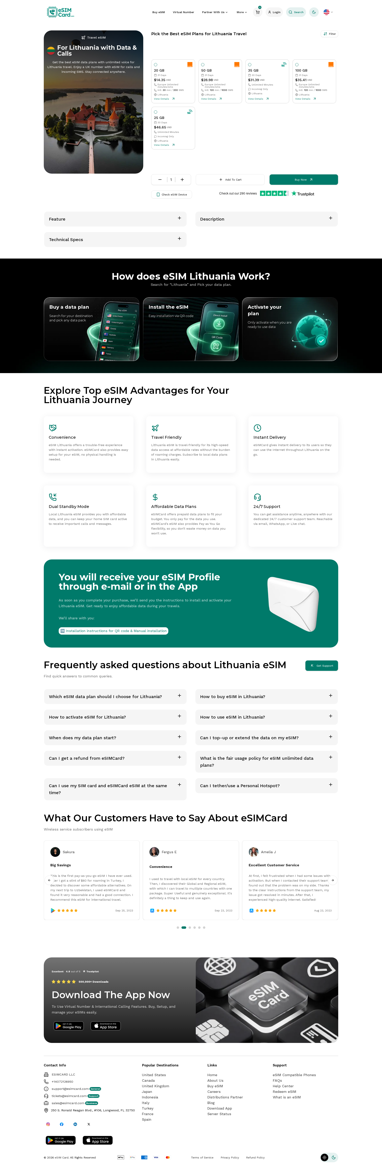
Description (212, 219)
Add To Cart (233, 179)
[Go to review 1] (178, 927)
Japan (147, 1091)
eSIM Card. (62, 1157)
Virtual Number (183, 12)
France (147, 1114)
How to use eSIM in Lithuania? (232, 717)
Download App (219, 1108)
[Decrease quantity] (160, 180)
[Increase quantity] (182, 180)
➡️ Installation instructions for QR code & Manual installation (113, 631)
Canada (148, 1080)
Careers (214, 1091)
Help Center (283, 1086)
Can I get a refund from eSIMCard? (87, 758)
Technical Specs (66, 239)
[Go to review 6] (204, 927)
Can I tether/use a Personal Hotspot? (240, 785)
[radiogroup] (243, 104)
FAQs (277, 1080)
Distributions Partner (225, 1097)
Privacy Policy (230, 1157)
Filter (332, 33)
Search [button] (299, 12)
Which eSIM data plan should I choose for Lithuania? (105, 696)
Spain (146, 1119)
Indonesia (150, 1097)
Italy (145, 1103)
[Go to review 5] (198, 927)
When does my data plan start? (82, 737)
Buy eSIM (158, 12)
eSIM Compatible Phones (294, 1075)
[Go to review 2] (182, 927)
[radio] (155, 64)
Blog (211, 1103)
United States (154, 1075)
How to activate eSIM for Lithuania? (87, 717)
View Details (161, 98)
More (240, 12)
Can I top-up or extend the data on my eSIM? (249, 737)
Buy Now (301, 179)
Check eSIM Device (174, 194)
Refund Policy (255, 1157)
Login (277, 12)
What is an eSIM (287, 1097)
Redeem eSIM (284, 1091)
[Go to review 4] (192, 927)
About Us (215, 1080)
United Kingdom (155, 1086)
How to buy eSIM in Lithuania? (232, 696)
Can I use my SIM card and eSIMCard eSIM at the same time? (108, 789)
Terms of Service (202, 1157)
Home (212, 1075)
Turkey (147, 1108)
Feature (57, 219)
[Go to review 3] (187, 927)
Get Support (325, 665)
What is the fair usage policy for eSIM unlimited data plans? (256, 762)
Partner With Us (213, 12)
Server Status (219, 1114)
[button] (329, 1157)
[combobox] (328, 12)
